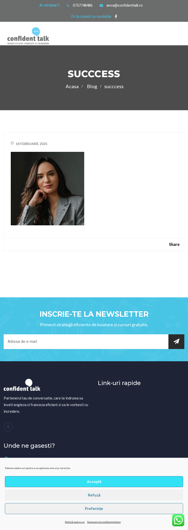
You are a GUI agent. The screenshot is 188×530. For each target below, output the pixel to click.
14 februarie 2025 (31, 144)
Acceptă (94, 482)
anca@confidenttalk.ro (124, 5)
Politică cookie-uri (75, 521)
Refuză (94, 495)
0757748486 (83, 5)
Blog (92, 86)
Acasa (72, 86)
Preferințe (94, 508)
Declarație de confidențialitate (104, 521)
